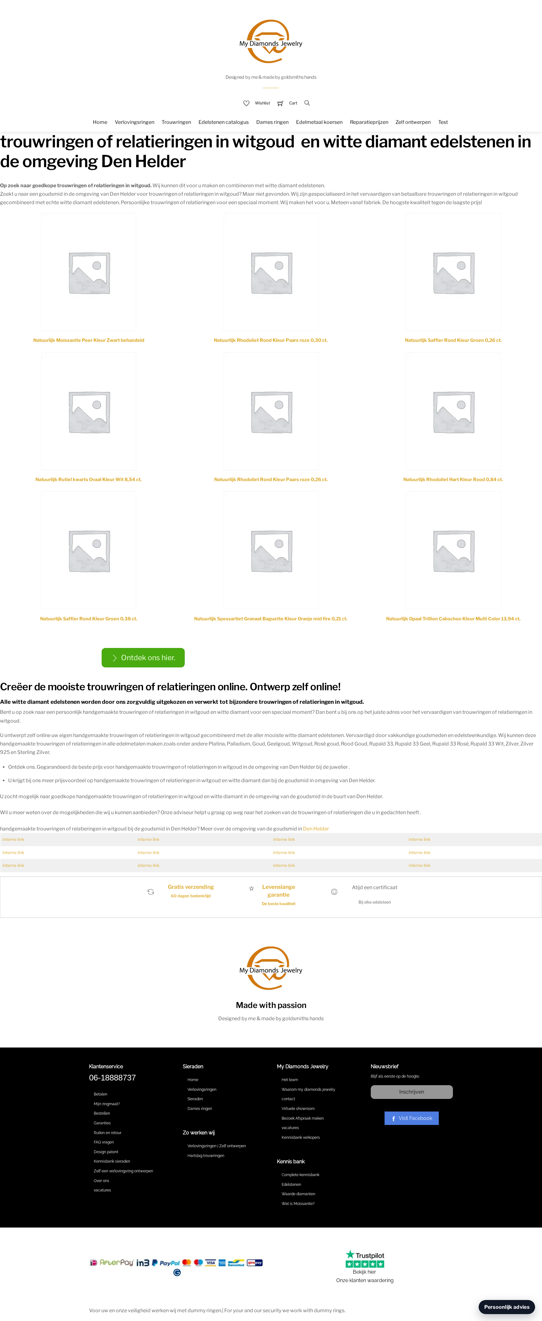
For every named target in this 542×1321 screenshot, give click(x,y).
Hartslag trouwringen (206, 1156)
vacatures (102, 1190)
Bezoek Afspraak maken (303, 1118)
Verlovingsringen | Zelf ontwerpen (217, 1146)
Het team (290, 1080)
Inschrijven (411, 1092)
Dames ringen (272, 122)
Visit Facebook (415, 1118)
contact (288, 1099)
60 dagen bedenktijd (191, 896)
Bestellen (102, 1113)
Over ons (101, 1181)
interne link (13, 839)
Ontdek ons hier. (148, 657)
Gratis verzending (191, 886)
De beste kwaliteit (278, 903)
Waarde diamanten (298, 1194)
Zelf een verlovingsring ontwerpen (123, 1171)
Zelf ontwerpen (413, 122)
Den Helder (316, 829)
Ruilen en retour (107, 1133)
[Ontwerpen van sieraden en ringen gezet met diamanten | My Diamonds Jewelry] (271, 40)
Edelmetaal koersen (319, 122)
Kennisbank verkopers (301, 1137)
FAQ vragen (104, 1142)
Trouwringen (176, 122)
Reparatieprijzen (369, 122)
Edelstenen (291, 1184)
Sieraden (195, 1099)
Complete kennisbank (300, 1175)
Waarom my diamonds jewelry (308, 1089)
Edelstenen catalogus (224, 122)
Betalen (100, 1094)
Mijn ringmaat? (107, 1104)
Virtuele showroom (298, 1108)
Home (100, 122)
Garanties (102, 1123)
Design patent (106, 1152)
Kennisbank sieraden (112, 1161)
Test (443, 122)
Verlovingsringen (134, 122)
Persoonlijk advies (506, 1307)
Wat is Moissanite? (298, 1204)
